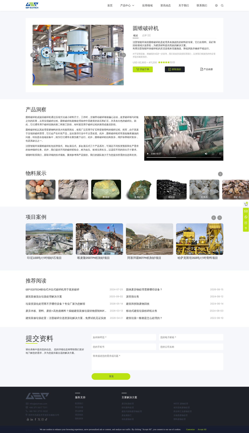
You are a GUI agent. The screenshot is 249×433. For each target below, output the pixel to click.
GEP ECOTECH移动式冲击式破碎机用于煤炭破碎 (52, 289)
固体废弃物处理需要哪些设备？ (144, 289)
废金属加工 (127, 415)
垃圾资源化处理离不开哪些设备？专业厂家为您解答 (55, 303)
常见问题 (79, 407)
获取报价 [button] (176, 69)
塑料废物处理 (179, 419)
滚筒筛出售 (132, 296)
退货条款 (79, 414)
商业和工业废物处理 (182, 411)
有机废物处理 (128, 419)
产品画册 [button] (208, 69)
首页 (110, 5)
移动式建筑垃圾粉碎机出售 (141, 310)
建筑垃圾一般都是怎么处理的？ (144, 318)
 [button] (222, 5)
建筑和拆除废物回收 (137, 303)
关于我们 (184, 5)
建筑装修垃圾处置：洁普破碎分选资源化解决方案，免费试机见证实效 (66, 318)
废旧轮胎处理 (128, 403)
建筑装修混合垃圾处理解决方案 (44, 296)
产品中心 (125, 5)
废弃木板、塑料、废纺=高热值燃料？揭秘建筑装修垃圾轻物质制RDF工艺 (67, 310)
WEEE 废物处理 (180, 403)
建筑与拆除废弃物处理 (132, 411)
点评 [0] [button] (146, 35)
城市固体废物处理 (181, 407)
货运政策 (79, 411)
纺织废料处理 (128, 407)
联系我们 (202, 5)
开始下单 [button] (144, 69)
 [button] (32, 55)
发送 (111, 376)
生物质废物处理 (180, 415)
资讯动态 (165, 5)
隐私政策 (79, 418)
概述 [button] (135, 35)
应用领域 (147, 5)
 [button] (216, 5)
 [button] (123, 55)
